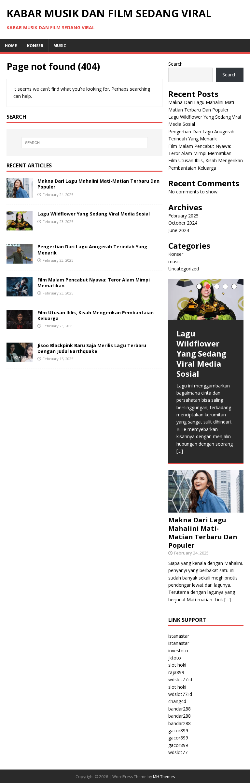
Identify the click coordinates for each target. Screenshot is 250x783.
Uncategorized (183, 269)
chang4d (177, 701)
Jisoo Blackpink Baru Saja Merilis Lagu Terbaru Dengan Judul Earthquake (91, 348)
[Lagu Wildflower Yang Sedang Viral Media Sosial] (20, 227)
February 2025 (183, 216)
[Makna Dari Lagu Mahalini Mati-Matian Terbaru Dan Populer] (20, 194)
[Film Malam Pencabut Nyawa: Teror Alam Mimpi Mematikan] (20, 292)
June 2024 (178, 230)
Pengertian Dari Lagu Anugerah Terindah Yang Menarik (92, 249)
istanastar (178, 636)
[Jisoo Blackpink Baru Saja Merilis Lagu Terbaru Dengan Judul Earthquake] (20, 358)
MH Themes (164, 776)
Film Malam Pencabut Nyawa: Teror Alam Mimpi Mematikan (93, 283)
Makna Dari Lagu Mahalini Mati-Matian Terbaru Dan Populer (98, 184)
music (59, 45)
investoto (178, 650)
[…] (179, 451)
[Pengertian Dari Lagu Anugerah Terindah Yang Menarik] (20, 259)
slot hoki (177, 665)
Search (175, 64)
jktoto (174, 658)
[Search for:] (84, 142)
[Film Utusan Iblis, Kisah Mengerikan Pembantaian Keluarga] (20, 325)
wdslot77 (178, 752)
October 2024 (182, 223)
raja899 (176, 672)
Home (11, 45)
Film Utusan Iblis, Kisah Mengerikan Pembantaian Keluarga (95, 315)
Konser (35, 45)
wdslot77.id (180, 679)
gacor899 (178, 730)
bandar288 (179, 709)
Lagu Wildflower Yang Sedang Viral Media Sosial (93, 214)
